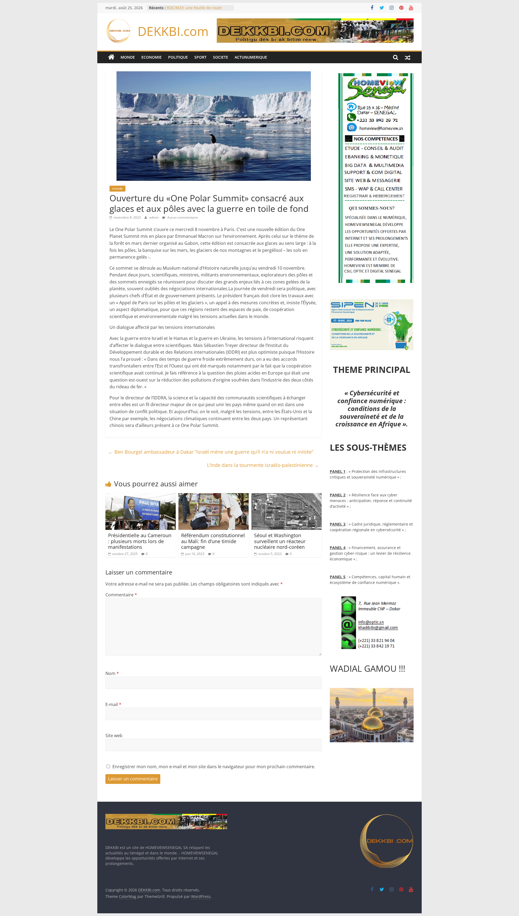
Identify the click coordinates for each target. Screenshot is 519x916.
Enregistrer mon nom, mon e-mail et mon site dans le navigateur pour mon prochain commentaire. (213, 767)
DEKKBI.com (173, 31)
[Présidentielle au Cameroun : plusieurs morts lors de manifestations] (140, 496)
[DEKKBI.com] (111, 57)
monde (117, 188)
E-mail (113, 704)
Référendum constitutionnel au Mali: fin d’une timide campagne (213, 541)
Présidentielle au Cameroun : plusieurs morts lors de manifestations (139, 541)
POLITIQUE (178, 57)
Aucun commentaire (182, 217)
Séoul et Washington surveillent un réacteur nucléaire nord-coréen (279, 541)
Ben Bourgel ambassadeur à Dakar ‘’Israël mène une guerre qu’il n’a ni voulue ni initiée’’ (210, 452)
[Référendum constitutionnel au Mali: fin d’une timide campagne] (213, 496)
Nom (112, 673)
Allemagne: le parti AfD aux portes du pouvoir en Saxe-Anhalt (198, 10)
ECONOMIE (151, 57)
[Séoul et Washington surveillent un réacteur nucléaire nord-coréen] (286, 496)
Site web (113, 735)
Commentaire (121, 595)
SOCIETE (220, 57)
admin (154, 217)
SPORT (200, 57)
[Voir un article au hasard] (408, 57)
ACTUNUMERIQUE (251, 57)
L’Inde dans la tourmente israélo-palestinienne (263, 465)
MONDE (128, 57)
